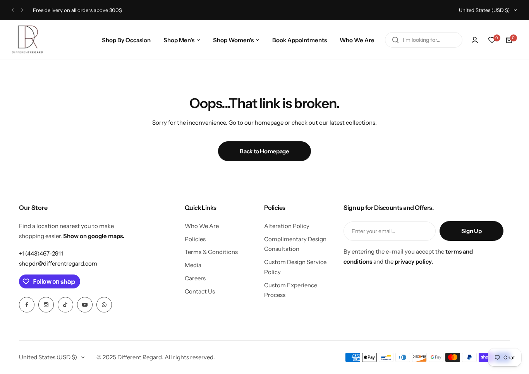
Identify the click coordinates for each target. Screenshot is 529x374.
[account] (474, 39)
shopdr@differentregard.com (58, 263)
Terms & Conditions (211, 252)
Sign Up (471, 231)
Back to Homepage (264, 151)
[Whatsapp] (104, 304)
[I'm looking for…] (395, 40)
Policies (195, 239)
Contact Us (200, 291)
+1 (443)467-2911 (41, 253)
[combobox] (423, 40)
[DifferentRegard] (27, 40)
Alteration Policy (286, 226)
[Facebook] (26, 304)
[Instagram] (46, 304)
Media (193, 265)
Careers (195, 278)
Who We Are (202, 226)
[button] (13, 10)
